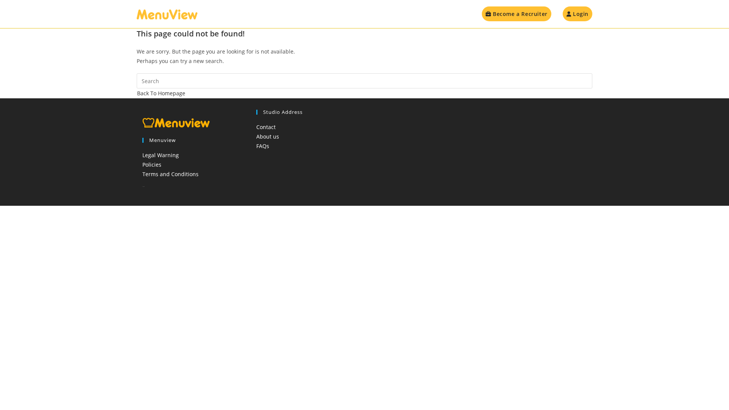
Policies (151, 164)
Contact (266, 127)
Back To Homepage (161, 93)
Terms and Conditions (170, 174)
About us (267, 136)
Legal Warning (160, 155)
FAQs (262, 146)
